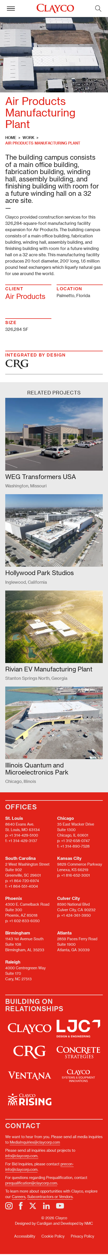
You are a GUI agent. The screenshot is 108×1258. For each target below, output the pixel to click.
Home (10, 137)
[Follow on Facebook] (21, 1206)
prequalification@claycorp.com (31, 1183)
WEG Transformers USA (40, 476)
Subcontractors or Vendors (50, 1196)
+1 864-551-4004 (23, 886)
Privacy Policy (82, 1236)
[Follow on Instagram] (9, 1205)
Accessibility (24, 1236)
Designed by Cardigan (33, 1223)
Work (28, 137)
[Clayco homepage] (55, 8)
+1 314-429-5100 (23, 835)
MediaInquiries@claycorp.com (35, 1142)
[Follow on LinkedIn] (46, 1206)
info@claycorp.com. (21, 1156)
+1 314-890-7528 (75, 846)
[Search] (98, 8)
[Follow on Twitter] (33, 1206)
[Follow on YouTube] (60, 1206)
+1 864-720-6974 (24, 880)
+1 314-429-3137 (22, 840)
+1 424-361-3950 (76, 915)
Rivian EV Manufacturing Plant (48, 669)
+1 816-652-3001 (75, 875)
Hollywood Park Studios (39, 572)
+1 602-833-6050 (24, 921)
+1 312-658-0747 (75, 840)
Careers (18, 1196)
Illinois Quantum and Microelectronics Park (36, 768)
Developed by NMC (77, 1223)
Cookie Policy (52, 1236)
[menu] (11, 8)
